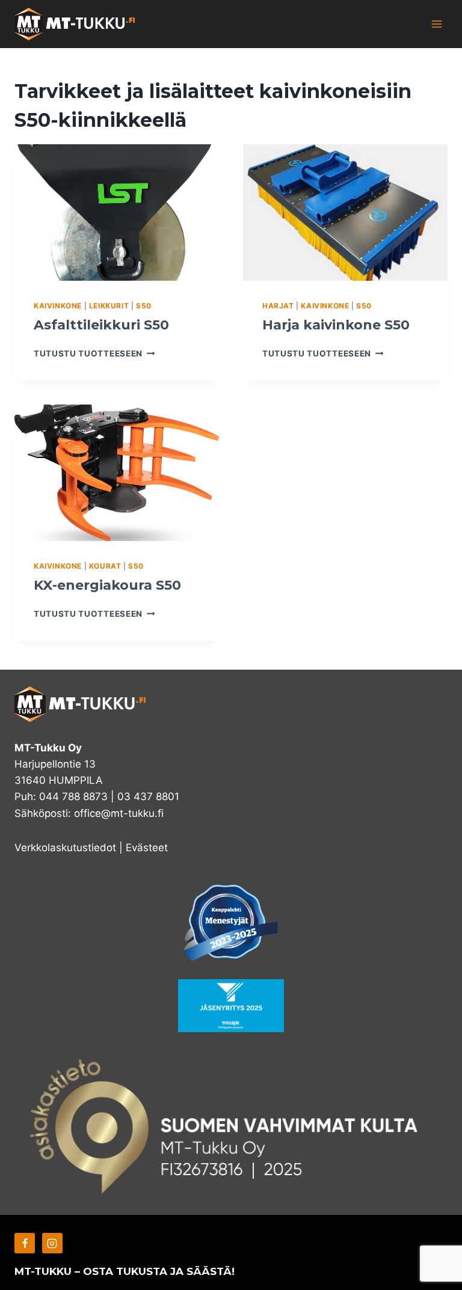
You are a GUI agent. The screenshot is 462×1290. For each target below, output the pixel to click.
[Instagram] (52, 1243)
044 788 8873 (73, 796)
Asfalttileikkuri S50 (101, 325)
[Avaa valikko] (436, 23)
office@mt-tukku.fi (119, 813)
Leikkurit (109, 305)
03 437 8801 (148, 796)
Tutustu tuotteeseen (94, 353)
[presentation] (116, 212)
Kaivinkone (58, 305)
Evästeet (147, 848)
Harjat (278, 305)
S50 (144, 305)
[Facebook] (24, 1243)
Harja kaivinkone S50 (336, 325)
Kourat (105, 565)
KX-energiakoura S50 (107, 585)
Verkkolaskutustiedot (65, 848)
